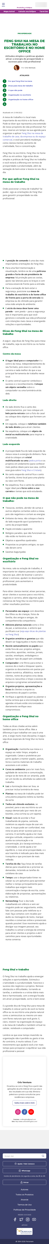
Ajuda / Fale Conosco (26, 1164)
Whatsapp (26, 1171)
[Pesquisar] (43, 1156)
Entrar (26, 1182)
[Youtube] (31, 1112)
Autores (24, 1189)
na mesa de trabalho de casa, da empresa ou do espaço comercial (24, 136)
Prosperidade (24, 33)
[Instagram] (18, 1112)
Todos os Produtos (25, 1195)
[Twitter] (21, 1219)
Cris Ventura (30, 68)
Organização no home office (20, 100)
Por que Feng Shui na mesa (20, 81)
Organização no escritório (19, 95)
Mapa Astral (9, 11)
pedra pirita (35, 460)
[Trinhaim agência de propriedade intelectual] (24, 1234)
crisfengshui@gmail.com (28, 1119)
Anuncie (24, 1200)
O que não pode (15, 90)
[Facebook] (24, 1112)
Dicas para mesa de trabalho (20, 86)
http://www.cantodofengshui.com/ (26, 1121)
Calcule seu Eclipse (27, 11)
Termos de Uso (24, 1205)
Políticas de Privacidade (24, 1210)
